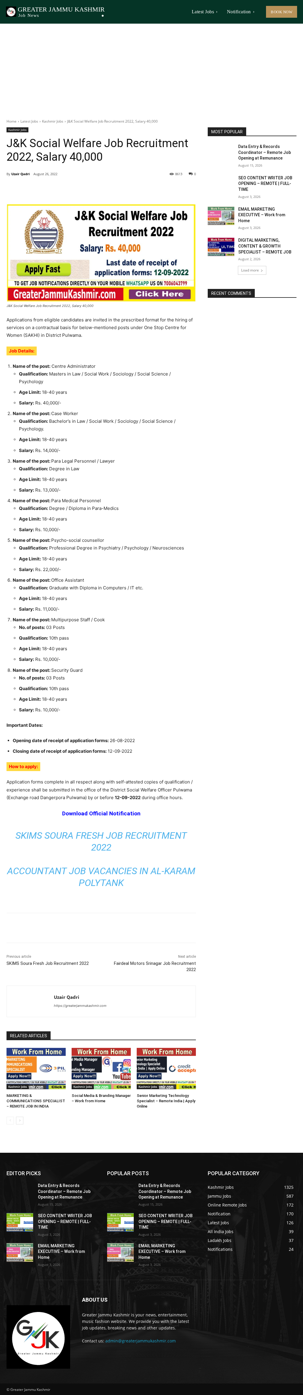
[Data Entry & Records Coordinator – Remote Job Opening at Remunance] (221, 153)
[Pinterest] (74, 189)
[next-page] (19, 1120)
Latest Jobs (29, 121)
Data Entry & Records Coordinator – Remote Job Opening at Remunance (264, 152)
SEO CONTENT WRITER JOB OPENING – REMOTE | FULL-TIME (265, 183)
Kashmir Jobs (52, 121)
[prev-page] (10, 1120)
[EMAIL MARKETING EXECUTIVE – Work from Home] (221, 216)
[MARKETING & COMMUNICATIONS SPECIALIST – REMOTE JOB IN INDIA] (36, 1068)
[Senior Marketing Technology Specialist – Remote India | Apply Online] (166, 1068)
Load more (250, 270)
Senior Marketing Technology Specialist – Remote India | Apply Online (166, 1100)
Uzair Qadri (20, 174)
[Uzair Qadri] (30, 1001)
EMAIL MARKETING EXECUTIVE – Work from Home (261, 215)
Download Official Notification (101, 813)
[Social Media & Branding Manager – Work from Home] (101, 1068)
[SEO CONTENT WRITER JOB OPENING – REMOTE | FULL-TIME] (221, 184)
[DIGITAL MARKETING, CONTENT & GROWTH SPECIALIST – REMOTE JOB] (221, 247)
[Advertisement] (151, 68)
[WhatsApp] (88, 189)
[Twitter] (61, 189)
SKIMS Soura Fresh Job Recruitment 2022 (48, 963)
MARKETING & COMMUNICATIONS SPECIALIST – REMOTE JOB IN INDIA (36, 1100)
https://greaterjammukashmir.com (80, 1006)
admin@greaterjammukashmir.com (140, 1341)
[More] (102, 189)
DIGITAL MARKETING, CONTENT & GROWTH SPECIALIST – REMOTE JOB (264, 246)
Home (12, 121)
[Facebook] (47, 189)
